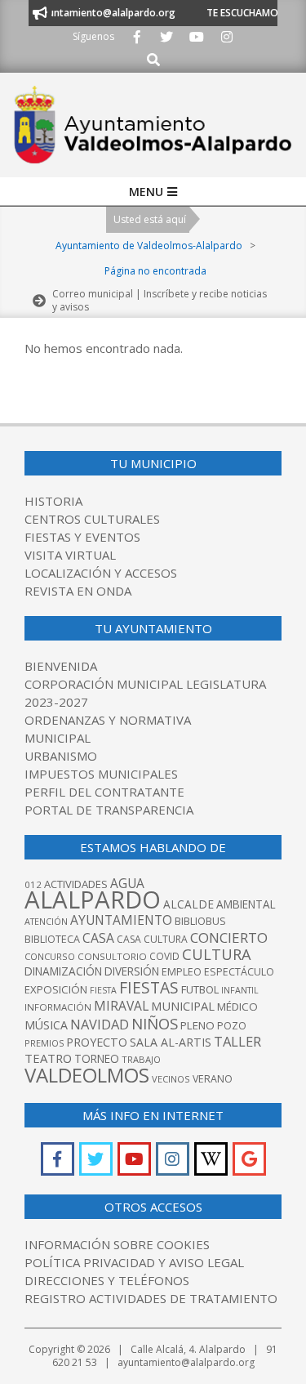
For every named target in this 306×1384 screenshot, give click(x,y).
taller (237, 1041)
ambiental (246, 904)
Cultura (216, 954)
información (57, 1007)
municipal (183, 1006)
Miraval (121, 1006)
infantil (240, 990)
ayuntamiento (121, 920)
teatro (48, 1058)
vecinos (171, 1079)
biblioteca (52, 939)
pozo (231, 1026)
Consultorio (112, 956)
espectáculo (239, 972)
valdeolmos (86, 1074)
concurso (49, 956)
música (46, 1025)
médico (237, 1006)
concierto (229, 937)
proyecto (96, 1042)
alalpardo (92, 899)
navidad (99, 1024)
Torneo (96, 1058)
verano (213, 1079)
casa (98, 938)
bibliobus (200, 920)
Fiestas (149, 987)
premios (44, 1043)
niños (154, 1023)
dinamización (63, 971)
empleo (182, 972)
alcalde (188, 904)
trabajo (141, 1059)
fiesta (103, 990)
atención (46, 921)
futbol (200, 989)
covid (164, 956)
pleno (197, 1025)
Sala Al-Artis (170, 1042)
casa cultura (152, 939)
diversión (131, 971)
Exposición (55, 989)
